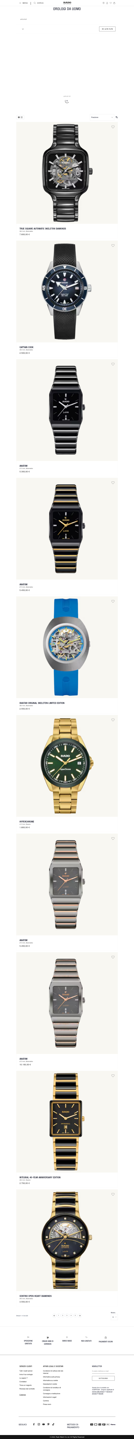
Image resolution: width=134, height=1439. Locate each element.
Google (101, 1394)
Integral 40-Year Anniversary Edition (40, 1177)
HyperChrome (27, 821)
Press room (47, 1404)
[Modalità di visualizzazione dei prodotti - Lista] (19, 117)
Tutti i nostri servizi (25, 1371)
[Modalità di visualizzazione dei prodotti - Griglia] (21, 117)
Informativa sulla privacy (51, 1377)
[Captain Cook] (67, 291)
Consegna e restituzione (51, 1393)
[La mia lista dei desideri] (110, 3)
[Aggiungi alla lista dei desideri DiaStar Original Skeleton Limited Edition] (113, 601)
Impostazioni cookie (50, 1384)
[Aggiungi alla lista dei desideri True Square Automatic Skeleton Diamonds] (113, 127)
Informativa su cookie (50, 1380)
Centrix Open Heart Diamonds (36, 1296)
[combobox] (22, 29)
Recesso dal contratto (27, 1389)
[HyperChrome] (67, 766)
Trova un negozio (25, 1385)
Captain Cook (26, 347)
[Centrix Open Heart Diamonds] (67, 1240)
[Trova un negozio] (103, 3)
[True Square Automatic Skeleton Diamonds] (67, 173)
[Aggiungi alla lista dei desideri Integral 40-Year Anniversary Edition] (113, 1076)
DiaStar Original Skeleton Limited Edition (42, 703)
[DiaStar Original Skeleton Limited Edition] (67, 647)
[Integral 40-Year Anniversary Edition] (67, 1122)
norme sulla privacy (98, 1392)
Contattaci (23, 1381)
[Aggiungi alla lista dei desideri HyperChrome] (113, 720)
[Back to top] (67, 101)
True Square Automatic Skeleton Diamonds (43, 228)
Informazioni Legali (49, 1397)
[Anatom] (67, 410)
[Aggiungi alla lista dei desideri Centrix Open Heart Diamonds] (113, 1194)
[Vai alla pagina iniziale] (67, 3)
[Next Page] (80, 1316)
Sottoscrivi (103, 1378)
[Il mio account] (107, 3)
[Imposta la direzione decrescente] (116, 117)
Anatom (24, 465)
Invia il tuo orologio (26, 1374)
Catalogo (22, 1395)
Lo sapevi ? (23, 1378)
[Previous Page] (54, 1316)
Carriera (46, 1401)
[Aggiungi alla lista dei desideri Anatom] (113, 364)
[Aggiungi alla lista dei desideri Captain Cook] (113, 245)
